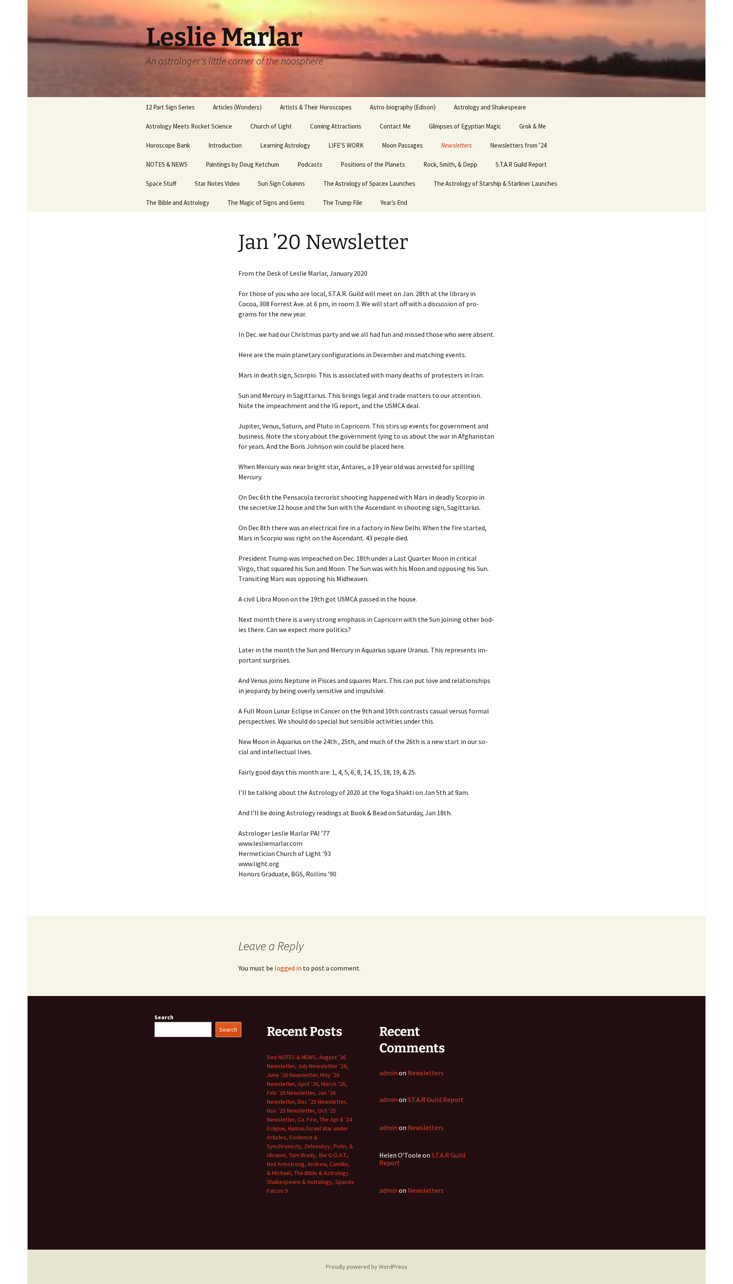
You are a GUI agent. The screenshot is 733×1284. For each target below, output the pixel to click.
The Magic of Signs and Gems (266, 203)
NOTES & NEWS (166, 164)
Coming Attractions (335, 126)
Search (163, 1017)
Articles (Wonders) (237, 107)
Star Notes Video (217, 183)
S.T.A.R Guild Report (521, 164)
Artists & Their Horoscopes (316, 107)
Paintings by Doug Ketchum (242, 164)
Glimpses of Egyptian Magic (465, 126)
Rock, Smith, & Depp (450, 164)
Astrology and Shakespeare (490, 107)
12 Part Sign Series (170, 107)
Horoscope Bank (168, 145)
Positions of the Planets (373, 164)
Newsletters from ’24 (518, 145)
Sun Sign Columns (281, 183)
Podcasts (309, 164)
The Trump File (342, 203)
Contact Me (395, 126)
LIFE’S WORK (346, 145)
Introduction (225, 145)
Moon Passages (402, 145)
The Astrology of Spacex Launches (369, 183)
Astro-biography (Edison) (403, 107)
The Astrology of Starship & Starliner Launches (495, 183)
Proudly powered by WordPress (366, 1266)
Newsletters (456, 145)
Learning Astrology (285, 145)
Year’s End (393, 203)
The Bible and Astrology (177, 203)
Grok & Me (532, 126)
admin (388, 1073)
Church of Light (271, 126)
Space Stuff (161, 183)
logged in (288, 968)
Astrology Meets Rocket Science (189, 126)
